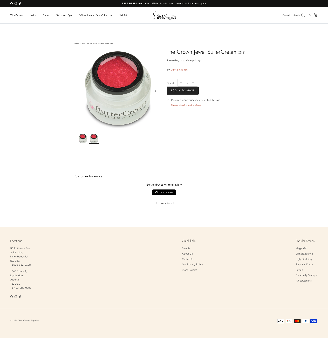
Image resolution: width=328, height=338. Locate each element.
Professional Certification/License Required (164, 4)
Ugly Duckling (304, 259)
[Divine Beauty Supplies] (164, 15)
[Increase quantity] (194, 82)
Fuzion (299, 270)
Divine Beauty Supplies (28, 320)
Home (76, 43)
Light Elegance (179, 69)
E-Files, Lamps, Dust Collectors (95, 15)
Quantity (172, 83)
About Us (187, 253)
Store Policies (189, 270)
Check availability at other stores (186, 105)
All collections (304, 280)
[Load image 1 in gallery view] (118, 89)
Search (186, 248)
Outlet (46, 15)
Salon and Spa (64, 15)
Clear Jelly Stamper (307, 275)
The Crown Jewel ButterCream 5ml (98, 43)
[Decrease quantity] (180, 82)
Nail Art (123, 15)
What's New (17, 15)
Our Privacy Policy (192, 264)
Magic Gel (301, 248)
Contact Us (188, 259)
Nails (33, 15)
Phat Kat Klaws (304, 264)
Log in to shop (182, 90)
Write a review (164, 192)
